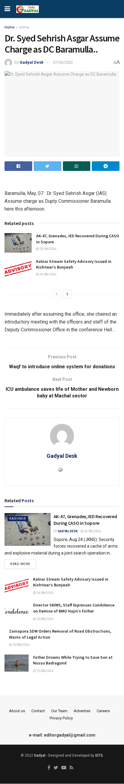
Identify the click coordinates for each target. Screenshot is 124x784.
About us (17, 711)
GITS (99, 755)
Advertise (82, 711)
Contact (38, 711)
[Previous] (56, 294)
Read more (20, 564)
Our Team (59, 711)
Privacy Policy (61, 718)
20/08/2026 (44, 619)
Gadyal (39, 755)
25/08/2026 (47, 249)
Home (9, 27)
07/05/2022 (63, 62)
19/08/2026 (44, 671)
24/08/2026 (47, 274)
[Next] (67, 294)
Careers (103, 711)
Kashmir (17, 519)
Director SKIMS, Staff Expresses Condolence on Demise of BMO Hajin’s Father (73, 608)
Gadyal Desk (31, 62)
